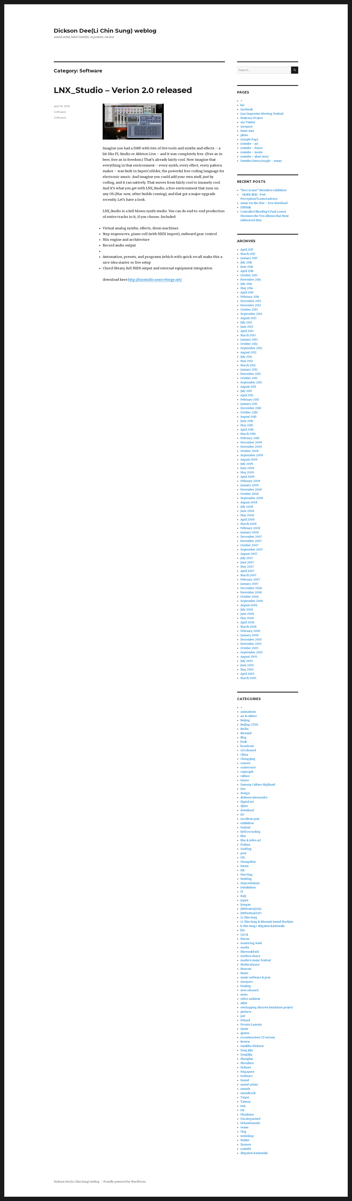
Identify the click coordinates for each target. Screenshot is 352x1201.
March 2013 (248, 335)
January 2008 (249, 532)
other (244, 1003)
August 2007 (248, 554)
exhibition (247, 823)
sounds (245, 1089)
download (247, 810)
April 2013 (247, 331)
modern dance (250, 956)
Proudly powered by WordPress (124, 1181)
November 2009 (251, 446)
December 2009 (251, 442)
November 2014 (250, 279)
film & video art (250, 840)
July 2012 (246, 357)
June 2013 (246, 327)
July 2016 (246, 262)
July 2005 (246, 661)
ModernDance (250, 964)
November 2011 (250, 374)
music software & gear (255, 977)
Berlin (244, 729)
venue (244, 1127)
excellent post (249, 819)
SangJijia (246, 1054)
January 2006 (249, 635)
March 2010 (248, 434)
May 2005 (247, 669)
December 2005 (251, 639)
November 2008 (251, 489)
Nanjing (245, 986)
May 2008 (247, 515)
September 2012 (251, 348)
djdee (244, 806)
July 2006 (246, 609)
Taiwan (245, 1101)
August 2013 (248, 318)
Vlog (243, 1131)
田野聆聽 (245, 207)
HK (242, 870)
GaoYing (246, 849)
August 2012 (248, 352)
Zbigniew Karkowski (254, 1153)
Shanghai (246, 1059)
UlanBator (247, 1114)
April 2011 (246, 395)
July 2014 (246, 284)
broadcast (247, 746)
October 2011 (248, 378)
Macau (244, 939)
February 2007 (250, 579)
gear (243, 853)
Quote (244, 1029)
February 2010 (249, 438)
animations (248, 712)
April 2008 (247, 519)
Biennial (246, 733)
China (244, 754)
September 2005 (251, 652)
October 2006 (249, 596)
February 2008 (250, 528)
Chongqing (247, 759)
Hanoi (244, 866)
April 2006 (247, 622)
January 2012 (249, 369)
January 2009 (249, 485)
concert (245, 763)
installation (248, 887)
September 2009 (251, 455)
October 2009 (249, 451)
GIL (242, 857)
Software (60, 111)
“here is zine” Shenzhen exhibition (263, 190)
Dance (244, 780)
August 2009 (248, 459)
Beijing (245, 720)
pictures (245, 1011)
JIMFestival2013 (251, 913)
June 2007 (247, 562)
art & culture (248, 716)
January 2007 (249, 584)
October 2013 (249, 309)
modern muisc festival (255, 960)
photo (244, 135)
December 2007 (251, 536)
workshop (247, 1136)
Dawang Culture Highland (257, 784)
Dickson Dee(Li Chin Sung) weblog (105, 30)
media (244, 947)
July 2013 (246, 322)
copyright (246, 772)
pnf (242, 1016)
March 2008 (248, 524)
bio (242, 105)
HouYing (246, 879)
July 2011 (246, 391)
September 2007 (251, 549)
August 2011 (248, 386)
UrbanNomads (250, 1123)
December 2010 (250, 408)
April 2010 (247, 429)
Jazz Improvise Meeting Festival (261, 113)
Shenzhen (247, 1063)
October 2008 (249, 494)
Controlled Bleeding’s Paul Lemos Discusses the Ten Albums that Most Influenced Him (264, 216)
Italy (243, 896)
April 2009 (247, 476)
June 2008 (247, 511)
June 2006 (247, 614)
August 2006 (248, 605)
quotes (244, 1033)
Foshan (245, 844)
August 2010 (248, 416)
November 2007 (251, 541)
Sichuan (245, 1067)
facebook (246, 109)
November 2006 (251, 592)
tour (243, 1106)
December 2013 (250, 301)
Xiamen (245, 1144)
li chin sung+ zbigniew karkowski (262, 926)
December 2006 (251, 588)
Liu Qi (244, 934)
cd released (248, 750)
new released (249, 990)
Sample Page (249, 139)
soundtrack (248, 1093)
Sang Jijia (246, 1050)
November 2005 (251, 644)
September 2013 (251, 314)
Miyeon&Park (249, 951)
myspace (246, 126)
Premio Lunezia (251, 1024)
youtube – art (249, 143)
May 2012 (246, 361)
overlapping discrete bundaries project (266, 1007)
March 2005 (248, 678)
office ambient (250, 999)
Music (244, 973)
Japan (244, 900)
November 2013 (250, 305)
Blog (243, 737)
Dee (243, 789)
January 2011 (248, 404)
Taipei (244, 1097)
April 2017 (246, 249)
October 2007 (249, 545)
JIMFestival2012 (251, 909)
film (243, 836)
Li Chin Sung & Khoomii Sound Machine (266, 922)
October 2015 (248, 275)
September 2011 (251, 382)
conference (248, 767)
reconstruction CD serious (257, 1037)
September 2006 (251, 601)
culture (245, 776)
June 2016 (246, 267)
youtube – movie (251, 152)
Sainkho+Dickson (252, 1046)
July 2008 (246, 506)
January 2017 (248, 258)
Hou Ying (246, 874)
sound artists (249, 1084)
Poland (245, 1020)
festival (245, 827)
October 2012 (249, 344)
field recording (250, 832)
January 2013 (249, 339)
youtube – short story (254, 156)
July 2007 (246, 558)
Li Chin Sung (248, 917)
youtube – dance (251, 148)
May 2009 (247, 472)
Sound (244, 1080)
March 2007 (248, 575)
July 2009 (246, 464)
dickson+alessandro (253, 797)
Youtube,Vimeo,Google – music (261, 161)
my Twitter (247, 122)
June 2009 (247, 468)
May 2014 (246, 288)
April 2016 (246, 271)
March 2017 (247, 254)
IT (241, 892)
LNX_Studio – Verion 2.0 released (123, 90)
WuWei (244, 1140)
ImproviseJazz (250, 883)
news (244, 994)
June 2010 (246, 421)
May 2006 (247, 618)
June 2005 (247, 665)
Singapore (247, 1071)
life (242, 930)
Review (245, 1041)
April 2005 (247, 674)
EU (242, 814)
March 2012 (248, 365)
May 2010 (246, 425)
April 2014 (247, 292)
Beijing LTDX (249, 724)
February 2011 (249, 399)
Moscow (245, 969)
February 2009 (250, 481)
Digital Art (247, 802)
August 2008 (248, 502)
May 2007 (247, 566)
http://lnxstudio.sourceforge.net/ (155, 279)
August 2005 (248, 656)
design (245, 793)
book (243, 742)
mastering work (251, 943)
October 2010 (249, 412)
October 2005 (249, 648)
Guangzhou (248, 862)
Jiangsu (245, 904)
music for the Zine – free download (264, 203)
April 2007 (247, 571)
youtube (245, 1149)
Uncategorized (250, 1119)
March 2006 (248, 626)
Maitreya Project (251, 118)
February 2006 (250, 631)
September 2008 (251, 498)
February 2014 (249, 297)
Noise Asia (247, 131)
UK (242, 1110)
